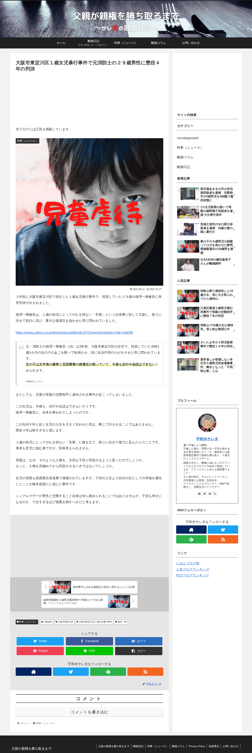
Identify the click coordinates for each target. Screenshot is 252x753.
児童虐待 (47, 621)
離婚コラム (185, 157)
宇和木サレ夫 (207, 439)
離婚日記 (183, 167)
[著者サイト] (33, 671)
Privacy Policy (197, 746)
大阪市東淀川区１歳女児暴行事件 (95, 621)
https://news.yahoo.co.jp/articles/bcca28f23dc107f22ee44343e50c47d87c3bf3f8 (74, 332)
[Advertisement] (89, 100)
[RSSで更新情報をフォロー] (145, 671)
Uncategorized (187, 138)
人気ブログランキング (192, 569)
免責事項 (214, 746)
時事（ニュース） (28, 621)
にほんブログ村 (187, 563)
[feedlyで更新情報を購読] (108, 671)
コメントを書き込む (89, 712)
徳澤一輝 (122, 621)
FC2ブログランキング (192, 575)
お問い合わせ (230, 746)
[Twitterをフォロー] (71, 671)
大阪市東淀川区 (65, 621)
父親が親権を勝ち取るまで (113, 746)
